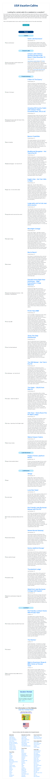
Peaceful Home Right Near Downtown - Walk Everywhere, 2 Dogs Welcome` (36, 282)
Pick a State (25, 25)
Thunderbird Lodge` (34, 569)
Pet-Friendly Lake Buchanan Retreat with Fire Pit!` (37, 508)
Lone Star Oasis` (33, 490)
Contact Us (23, 700)
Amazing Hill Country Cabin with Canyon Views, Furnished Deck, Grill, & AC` (37, 109)
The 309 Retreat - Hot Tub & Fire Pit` (37, 363)
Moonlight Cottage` (34, 229)
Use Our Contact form (26, 710)
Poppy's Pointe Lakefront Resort (36, 456)
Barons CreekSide (34, 136)
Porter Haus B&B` (34, 311)
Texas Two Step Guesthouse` (33, 336)
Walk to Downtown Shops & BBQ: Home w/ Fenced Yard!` (37, 664)
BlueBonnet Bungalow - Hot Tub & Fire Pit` (37, 152)
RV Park (43, 61)
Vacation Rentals (36, 61)
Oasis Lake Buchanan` (35, 39)
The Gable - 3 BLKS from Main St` (36, 388)
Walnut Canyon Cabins (35, 437)
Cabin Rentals (30, 61)
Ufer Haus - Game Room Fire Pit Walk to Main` (37, 413)
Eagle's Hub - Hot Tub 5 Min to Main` (37, 180)
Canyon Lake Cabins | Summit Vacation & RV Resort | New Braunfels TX (36, 55)
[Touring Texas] (26, 705)
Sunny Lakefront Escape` (36, 548)
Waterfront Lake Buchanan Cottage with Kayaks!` (37, 590)
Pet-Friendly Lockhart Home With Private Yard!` (37, 611)
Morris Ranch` (32, 252)
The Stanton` (32, 640)
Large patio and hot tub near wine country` (37, 204)
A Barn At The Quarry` (35, 79)
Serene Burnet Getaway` (36, 530)
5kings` (30, 474)
